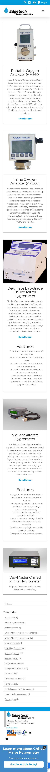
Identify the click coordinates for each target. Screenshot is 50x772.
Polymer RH (10, 674)
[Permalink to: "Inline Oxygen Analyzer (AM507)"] (25, 152)
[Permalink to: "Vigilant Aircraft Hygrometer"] (25, 414)
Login (44, 2)
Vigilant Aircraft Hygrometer (25, 437)
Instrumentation (12, 653)
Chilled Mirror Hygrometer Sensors (20, 633)
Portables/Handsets (13, 679)
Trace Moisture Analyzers (16, 694)
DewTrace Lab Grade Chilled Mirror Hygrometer (24, 292)
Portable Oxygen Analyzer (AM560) (25, 73)
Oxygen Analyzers (13, 663)
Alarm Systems (11, 628)
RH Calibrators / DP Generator (18, 689)
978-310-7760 (12, 728)
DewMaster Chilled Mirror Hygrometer (25, 579)
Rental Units (10, 684)
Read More (25, 118)
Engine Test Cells (12, 643)
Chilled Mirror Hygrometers (17, 638)
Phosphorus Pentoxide (15, 668)
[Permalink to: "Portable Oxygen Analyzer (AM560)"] (25, 44)
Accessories (10, 617)
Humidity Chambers (14, 648)
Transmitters (10, 699)
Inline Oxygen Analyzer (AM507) (25, 181)
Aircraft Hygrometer (14, 623)
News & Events (11, 658)
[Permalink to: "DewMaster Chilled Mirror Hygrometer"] (25, 560)
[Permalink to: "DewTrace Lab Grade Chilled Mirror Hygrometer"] (25, 261)
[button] (25, 2)
